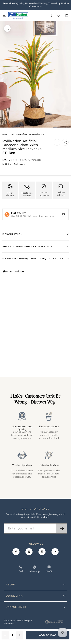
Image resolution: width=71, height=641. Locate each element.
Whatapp (34, 571)
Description (12, 234)
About (11, 584)
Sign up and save (35, 508)
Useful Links (16, 607)
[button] (57, 142)
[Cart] (66, 15)
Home (4, 134)
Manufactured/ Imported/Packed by (32, 258)
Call (21, 571)
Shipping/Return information (27, 246)
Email (49, 570)
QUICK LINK (14, 595)
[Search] (50, 15)
